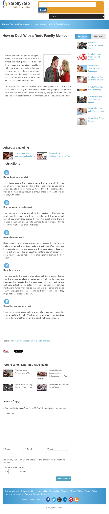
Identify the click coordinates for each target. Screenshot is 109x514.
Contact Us (54, 491)
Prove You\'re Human (14, 467)
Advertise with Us (28, 491)
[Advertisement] (54, 44)
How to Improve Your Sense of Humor (94, 57)
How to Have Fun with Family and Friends (95, 100)
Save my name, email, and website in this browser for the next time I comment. (34, 461)
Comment (9, 413)
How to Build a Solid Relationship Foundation (95, 68)
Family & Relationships (20, 24)
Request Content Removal (37, 494)
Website (50, 449)
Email (29, 449)
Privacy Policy (91, 491)
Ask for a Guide (12, 491)
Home (5, 24)
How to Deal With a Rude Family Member (51, 24)
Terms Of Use (76, 491)
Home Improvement (14, 494)
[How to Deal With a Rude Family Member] (57, 68)
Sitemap (64, 491)
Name (8, 449)
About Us (42, 491)
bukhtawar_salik (19, 341)
